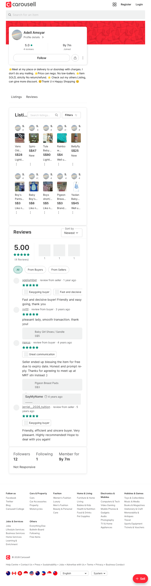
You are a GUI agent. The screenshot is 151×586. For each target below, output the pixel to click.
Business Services (15, 533)
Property (34, 505)
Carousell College (15, 508)
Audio (104, 516)
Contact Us (26, 564)
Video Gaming (108, 505)
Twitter (9, 501)
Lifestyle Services (15, 529)
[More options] (82, 57)
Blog (8, 505)
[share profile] (75, 58)
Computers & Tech (110, 501)
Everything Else (37, 525)
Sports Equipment (133, 523)
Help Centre (12, 564)
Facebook (11, 497)
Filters (69, 114)
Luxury (56, 501)
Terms (90, 564)
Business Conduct (115, 564)
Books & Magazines (134, 505)
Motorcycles (36, 508)
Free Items (35, 536)
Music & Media (132, 501)
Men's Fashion (60, 505)
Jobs (8, 525)
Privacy (99, 564)
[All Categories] (114, 4)
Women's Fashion (62, 497)
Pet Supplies (83, 516)
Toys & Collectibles (134, 497)
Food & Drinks (84, 512)
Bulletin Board (37, 529)
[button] (54, 37)
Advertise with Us (75, 564)
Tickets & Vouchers (134, 527)
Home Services (14, 536)
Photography (107, 520)
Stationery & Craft (133, 508)
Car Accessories (38, 501)
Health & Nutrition (86, 508)
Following (35, 533)
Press (37, 564)
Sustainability (50, 564)
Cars (32, 497)
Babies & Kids (84, 505)
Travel (127, 520)
